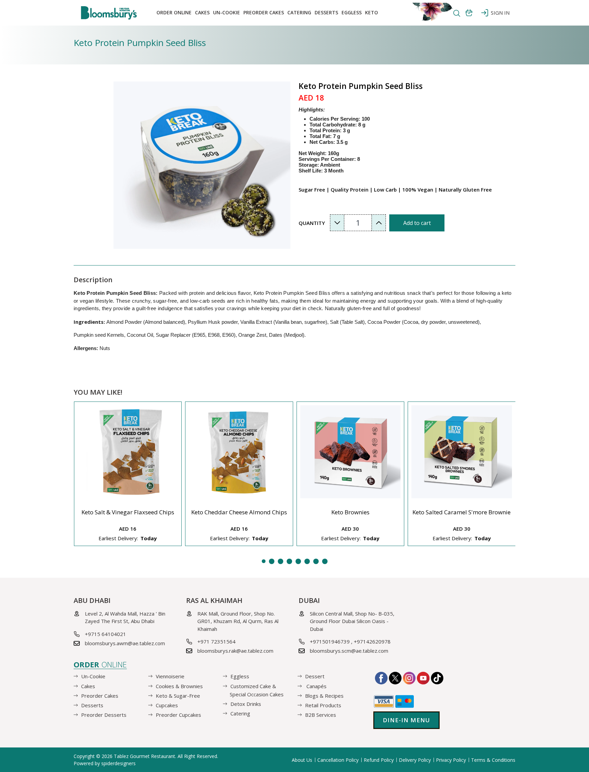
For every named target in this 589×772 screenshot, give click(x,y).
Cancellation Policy (338, 760)
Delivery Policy (415, 760)
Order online (174, 12)
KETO (371, 12)
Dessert (314, 676)
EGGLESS (352, 12)
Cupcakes (167, 705)
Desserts (326, 12)
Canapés (316, 685)
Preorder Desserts (103, 714)
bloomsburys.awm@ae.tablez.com (125, 643)
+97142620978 (372, 641)
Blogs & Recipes (324, 695)
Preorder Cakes (263, 12)
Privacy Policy (451, 760)
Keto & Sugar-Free (178, 695)
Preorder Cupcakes (178, 714)
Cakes (202, 12)
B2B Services (320, 714)
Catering (299, 12)
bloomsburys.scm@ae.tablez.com (349, 650)
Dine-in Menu (406, 720)
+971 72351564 (216, 641)
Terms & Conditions (493, 760)
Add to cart (417, 223)
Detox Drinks (245, 703)
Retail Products (323, 705)
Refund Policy (379, 760)
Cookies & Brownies (179, 685)
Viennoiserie (170, 676)
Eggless (239, 676)
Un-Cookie (226, 12)
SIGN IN (499, 12)
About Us (302, 760)
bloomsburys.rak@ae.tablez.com (235, 650)
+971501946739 (330, 641)
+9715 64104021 (105, 634)
